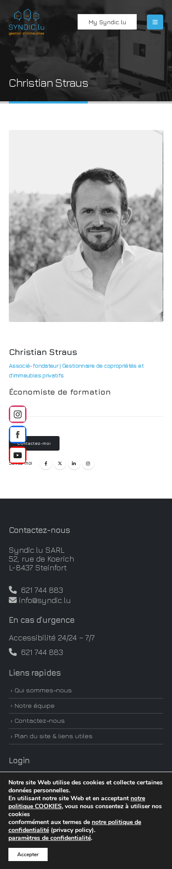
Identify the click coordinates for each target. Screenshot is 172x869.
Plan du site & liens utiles (54, 736)
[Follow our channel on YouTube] (17, 455)
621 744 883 (40, 590)
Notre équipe (35, 705)
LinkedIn (74, 463)
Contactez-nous (40, 720)
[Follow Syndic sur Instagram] (17, 414)
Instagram (88, 463)
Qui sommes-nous (43, 690)
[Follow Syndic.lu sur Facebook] (17, 435)
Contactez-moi (34, 443)
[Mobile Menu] (155, 22)
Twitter (60, 463)
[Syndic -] (26, 22)
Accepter (28, 854)
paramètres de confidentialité (49, 838)
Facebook (46, 463)
